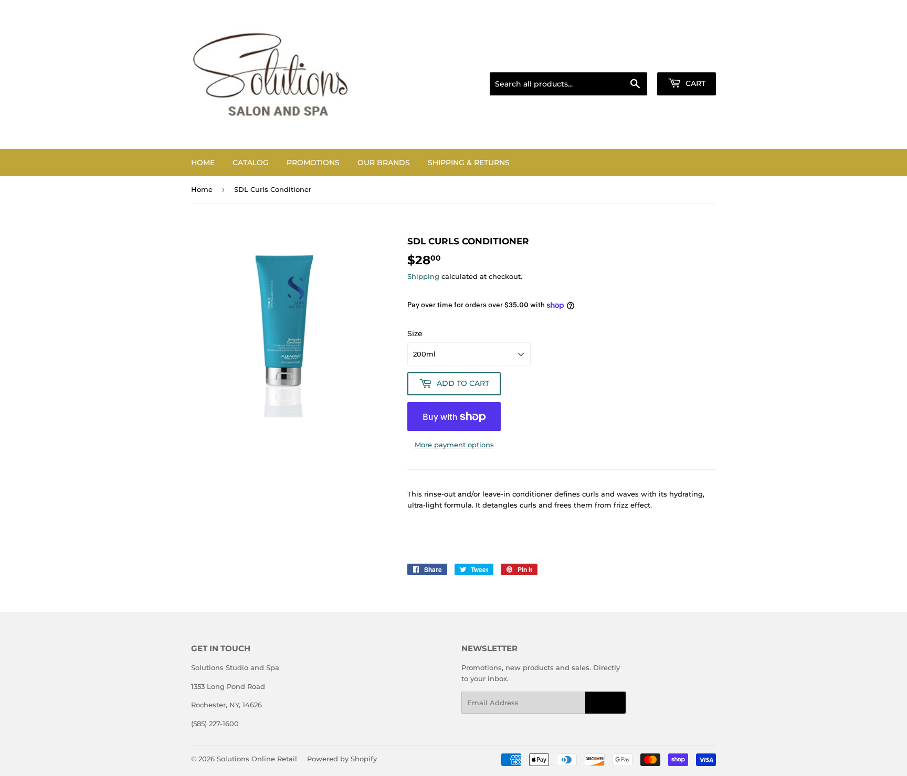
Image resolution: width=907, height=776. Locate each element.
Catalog (251, 162)
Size (415, 333)
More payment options (454, 444)
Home (203, 162)
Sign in (633, 59)
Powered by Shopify (342, 759)
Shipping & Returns (469, 162)
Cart (694, 83)
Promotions (313, 162)
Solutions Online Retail (257, 759)
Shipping (423, 276)
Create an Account (687, 59)
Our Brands (383, 162)
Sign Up (605, 703)
